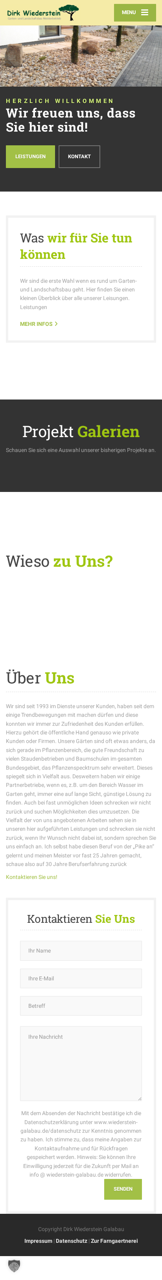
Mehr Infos (36, 324)
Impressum (38, 1241)
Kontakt (79, 156)
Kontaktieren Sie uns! (31, 877)
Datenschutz (71, 1241)
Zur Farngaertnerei (114, 1241)
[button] (14, 1266)
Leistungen (30, 156)
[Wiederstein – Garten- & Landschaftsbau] (43, 12)
